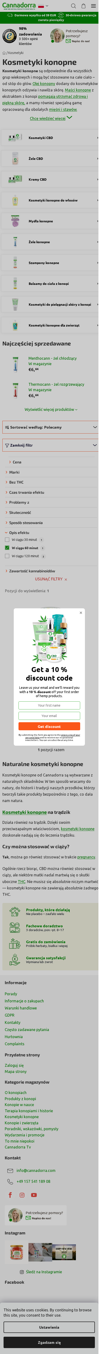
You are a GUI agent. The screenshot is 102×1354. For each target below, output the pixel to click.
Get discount (49, 726)
